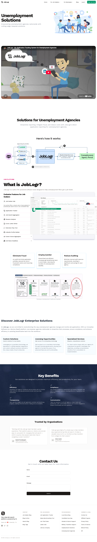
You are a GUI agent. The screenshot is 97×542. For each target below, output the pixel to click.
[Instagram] (7, 525)
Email (28, 476)
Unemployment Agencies (68, 530)
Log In (83, 2)
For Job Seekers (55, 2)
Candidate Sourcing (67, 518)
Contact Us (84, 515)
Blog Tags (25, 524)
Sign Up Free (91, 2)
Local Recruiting (66, 515)
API (82, 530)
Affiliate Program (85, 518)
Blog (77, 2)
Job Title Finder (44, 521)
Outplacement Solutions (68, 527)
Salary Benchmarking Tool (47, 518)
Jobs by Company (45, 527)
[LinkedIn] (2, 525)
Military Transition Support (69, 524)
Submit (48, 493)
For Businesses (68, 2)
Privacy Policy (84, 521)
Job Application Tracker (46, 515)
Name (28, 469)
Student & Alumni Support (69, 521)
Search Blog (26, 521)
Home (45, 2)
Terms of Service (85, 524)
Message (29, 483)
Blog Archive (26, 518)
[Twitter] (4, 525)
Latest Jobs (43, 524)
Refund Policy (84, 527)
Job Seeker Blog (27, 515)
